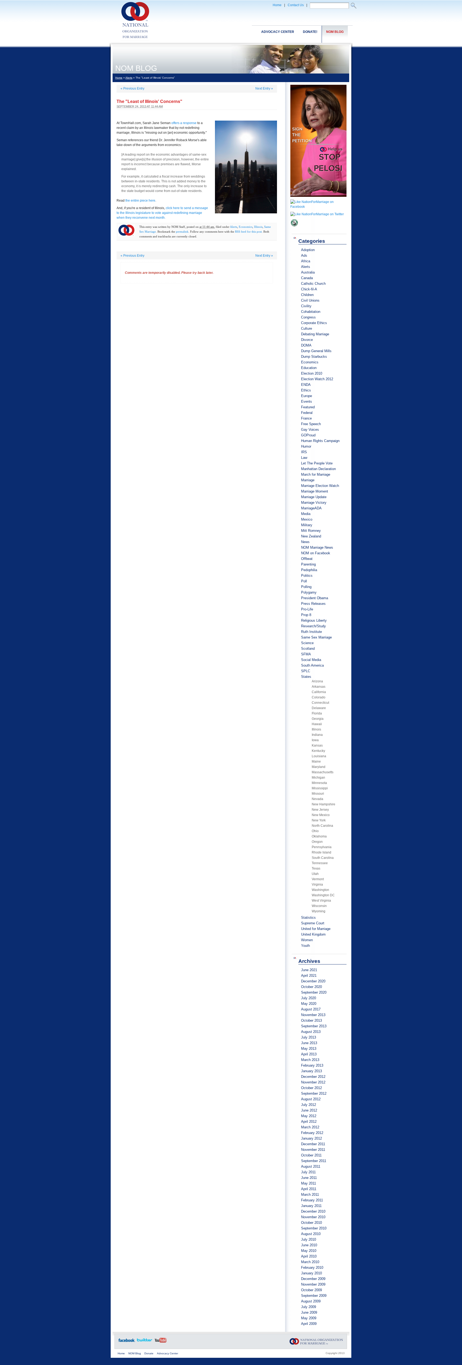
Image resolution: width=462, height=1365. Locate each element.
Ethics (306, 390)
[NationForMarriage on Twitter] (317, 214)
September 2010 (313, 1228)
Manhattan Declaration (318, 469)
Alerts (128, 77)
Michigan (318, 777)
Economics (245, 226)
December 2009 (313, 1279)
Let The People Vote (317, 463)
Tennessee (320, 863)
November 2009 (313, 1284)
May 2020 (308, 1004)
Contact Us (296, 5)
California (319, 692)
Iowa (315, 740)
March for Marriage (315, 474)
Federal (307, 413)
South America (312, 665)
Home (277, 5)
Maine (316, 761)
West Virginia (321, 900)
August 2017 (311, 1009)
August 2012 (311, 1099)
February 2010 (312, 1268)
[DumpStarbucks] (294, 228)
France (306, 418)
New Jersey (320, 810)
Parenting (308, 564)
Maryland (318, 767)
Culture (306, 328)
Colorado (318, 697)
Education (309, 368)
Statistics (308, 918)
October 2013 (311, 1020)
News (305, 542)
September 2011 (313, 1161)
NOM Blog (335, 32)
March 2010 (310, 1262)
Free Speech (311, 424)
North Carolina (322, 826)
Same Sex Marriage (316, 637)
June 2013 (309, 1043)
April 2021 (309, 976)
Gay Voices (310, 430)
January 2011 (311, 1206)
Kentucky (318, 751)
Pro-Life (307, 609)
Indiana (317, 735)
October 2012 (311, 1088)
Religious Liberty (314, 620)
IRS (304, 452)
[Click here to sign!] (318, 198)
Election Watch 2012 (317, 379)
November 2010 (313, 1217)
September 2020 (313, 992)
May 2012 (308, 1116)
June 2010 (309, 1245)
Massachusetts (322, 772)
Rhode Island (321, 852)
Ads (304, 255)
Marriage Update (313, 497)
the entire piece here (140, 200)
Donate (148, 1353)
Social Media (311, 660)
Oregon (317, 842)
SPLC (305, 671)
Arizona (317, 681)
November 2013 (313, 1015)
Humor (306, 446)
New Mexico (321, 815)
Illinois (258, 226)
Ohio (315, 831)
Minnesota (319, 783)
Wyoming (318, 911)
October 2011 (311, 1155)
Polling (306, 587)
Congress (308, 317)
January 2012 (311, 1138)
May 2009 (308, 1318)
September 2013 (313, 1026)
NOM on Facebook (315, 553)
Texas (316, 868)
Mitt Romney (311, 531)
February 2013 (312, 1065)
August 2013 (311, 1032)
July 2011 (308, 1172)
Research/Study (313, 626)
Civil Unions (310, 300)
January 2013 (311, 1071)
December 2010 (313, 1211)
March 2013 (310, 1060)
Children (307, 295)
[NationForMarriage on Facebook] (318, 207)
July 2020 (308, 998)
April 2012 (309, 1122)
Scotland (308, 649)
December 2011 (313, 1144)
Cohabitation (310, 312)
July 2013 (308, 1037)
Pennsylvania (322, 847)
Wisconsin (319, 906)
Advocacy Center (277, 32)
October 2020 (311, 987)
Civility (306, 306)
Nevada (317, 799)
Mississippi (320, 788)
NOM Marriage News (317, 547)
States (306, 677)
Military (306, 525)
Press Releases (313, 604)
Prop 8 (306, 615)
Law (304, 458)
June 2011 (309, 1178)
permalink (182, 231)
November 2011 (313, 1150)
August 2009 (311, 1301)
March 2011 (310, 1195)
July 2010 (308, 1239)
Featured (308, 407)
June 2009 (309, 1312)
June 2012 (309, 1110)
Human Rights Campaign (320, 441)
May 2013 (308, 1049)
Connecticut (320, 703)
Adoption (308, 250)
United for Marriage (315, 929)
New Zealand (311, 536)
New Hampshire (323, 804)
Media (305, 514)
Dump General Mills (316, 351)
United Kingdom (313, 934)
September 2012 (313, 1093)
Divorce (307, 340)
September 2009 (313, 1296)
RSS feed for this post (248, 231)
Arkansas (318, 687)
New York (319, 820)
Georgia (318, 719)
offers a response (184, 123)
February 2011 (312, 1200)
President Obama (314, 598)
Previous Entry (132, 88)
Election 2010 (311, 373)
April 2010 (309, 1256)
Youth (305, 946)
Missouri (318, 793)
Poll (304, 581)
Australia (308, 272)
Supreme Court (312, 923)
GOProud (308, 435)
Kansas (317, 745)
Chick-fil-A (309, 289)
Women (307, 940)
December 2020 (313, 981)
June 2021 (309, 970)
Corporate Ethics (314, 323)
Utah (315, 874)
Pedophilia (309, 570)
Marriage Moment (314, 491)
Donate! (310, 32)
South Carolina (323, 858)
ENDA (306, 385)
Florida (317, 713)
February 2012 (312, 1133)
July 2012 (308, 1105)
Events (306, 401)
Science (307, 643)
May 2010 (308, 1251)
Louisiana (319, 756)
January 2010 (311, 1273)
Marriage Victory (313, 503)
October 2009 (311, 1290)
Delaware (319, 708)
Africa (305, 261)
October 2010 (311, 1223)
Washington (320, 890)
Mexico (306, 519)
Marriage (307, 480)
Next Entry (264, 88)
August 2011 (310, 1166)
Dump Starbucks (314, 357)
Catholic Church (313, 284)
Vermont (318, 879)
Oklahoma (319, 836)
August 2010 (311, 1234)
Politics (307, 576)
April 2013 (309, 1054)
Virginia (317, 884)
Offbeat (307, 559)
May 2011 (308, 1183)
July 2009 (308, 1307)
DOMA (306, 345)
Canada (307, 278)
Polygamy (309, 592)
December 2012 (313, 1077)
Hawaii (317, 724)
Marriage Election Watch (320, 486)
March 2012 (310, 1127)
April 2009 (309, 1324)
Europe (306, 396)
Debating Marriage (315, 334)
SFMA (306, 654)
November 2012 (313, 1082)
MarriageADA (311, 508)
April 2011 (308, 1189)
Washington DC (323, 895)
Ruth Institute (311, 632)
